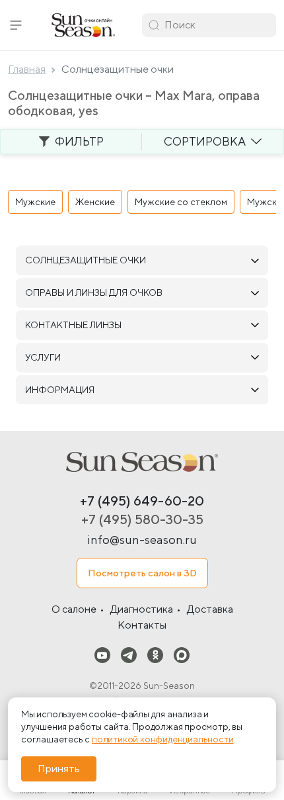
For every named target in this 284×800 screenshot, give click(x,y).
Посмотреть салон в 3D (142, 572)
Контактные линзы (73, 325)
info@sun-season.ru (142, 540)
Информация (59, 389)
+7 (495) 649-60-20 (142, 500)
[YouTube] (102, 654)
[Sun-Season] (142, 462)
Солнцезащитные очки (85, 260)
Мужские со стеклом (181, 202)
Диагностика (141, 609)
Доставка (210, 609)
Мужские (35, 202)
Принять (59, 768)
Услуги (43, 357)
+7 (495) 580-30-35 (142, 519)
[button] (16, 25)
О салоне (74, 609)
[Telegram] (129, 654)
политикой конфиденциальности (162, 739)
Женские (95, 202)
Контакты (142, 625)
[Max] (182, 654)
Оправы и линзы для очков (93, 292)
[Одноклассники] (155, 654)
